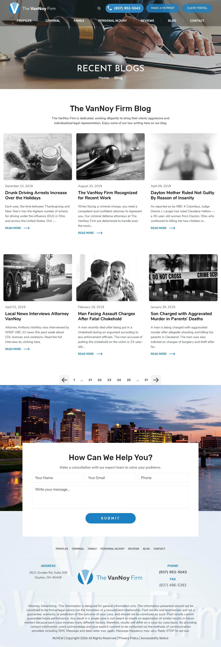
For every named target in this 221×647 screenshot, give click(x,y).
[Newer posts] (64, 380)
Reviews (147, 21)
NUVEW (57, 638)
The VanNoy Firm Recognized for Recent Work (107, 195)
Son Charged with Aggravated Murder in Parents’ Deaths (181, 316)
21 (90, 380)
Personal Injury (112, 21)
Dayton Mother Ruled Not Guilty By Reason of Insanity (182, 195)
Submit (110, 518)
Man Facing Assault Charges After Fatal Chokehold (106, 316)
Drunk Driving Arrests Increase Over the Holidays (36, 195)
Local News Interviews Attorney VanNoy (37, 316)
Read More (13, 228)
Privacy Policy (128, 638)
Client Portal (197, 8)
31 (146, 380)
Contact (197, 21)
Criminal (52, 21)
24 (119, 380)
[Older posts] (156, 380)
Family (79, 21)
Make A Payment (163, 8)
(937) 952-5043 (127, 8)
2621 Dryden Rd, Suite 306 (48, 573)
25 (129, 380)
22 (100, 380)
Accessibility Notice (155, 638)
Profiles (24, 21)
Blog (172, 21)
